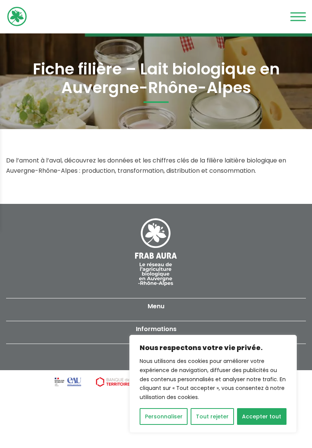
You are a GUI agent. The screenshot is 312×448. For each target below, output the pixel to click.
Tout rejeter (212, 416)
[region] (213, 384)
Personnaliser (164, 416)
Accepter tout (261, 416)
